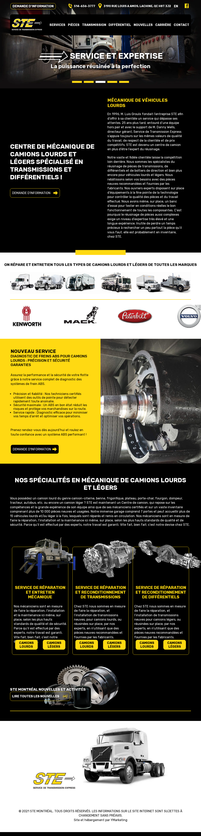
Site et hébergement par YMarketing (100, 820)
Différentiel (120, 25)
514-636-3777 (84, 6)
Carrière (163, 25)
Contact (181, 25)
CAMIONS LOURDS (26, 644)
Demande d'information (33, 6)
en (176, 6)
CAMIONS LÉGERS (54, 644)
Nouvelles (143, 25)
